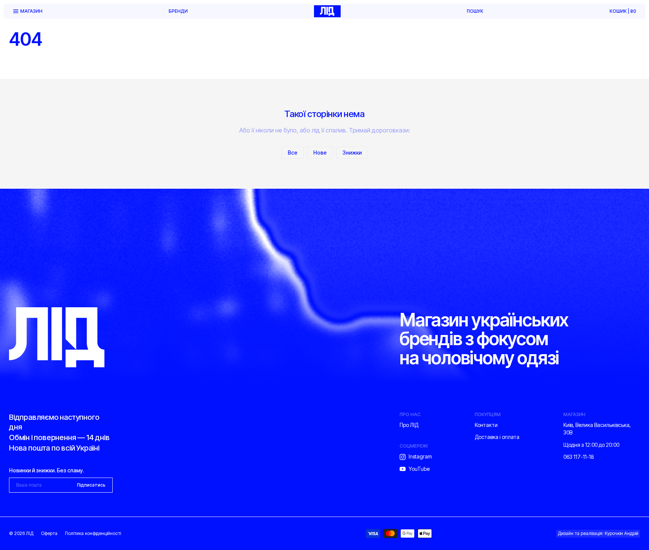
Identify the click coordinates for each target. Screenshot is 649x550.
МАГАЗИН (31, 11)
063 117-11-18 (578, 457)
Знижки (352, 152)
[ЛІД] (327, 11)
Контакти (486, 425)
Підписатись (91, 485)
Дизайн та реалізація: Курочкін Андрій (598, 533)
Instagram (420, 456)
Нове (320, 152)
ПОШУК (475, 11)
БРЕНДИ (178, 11)
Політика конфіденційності (93, 533)
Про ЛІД (409, 425)
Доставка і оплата (497, 437)
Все (292, 152)
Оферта (49, 533)
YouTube (419, 469)
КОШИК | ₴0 (623, 11)
